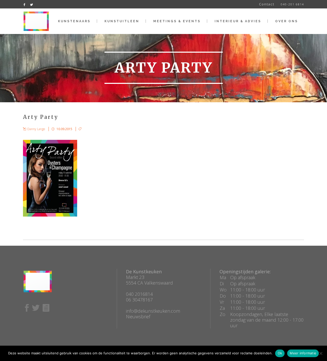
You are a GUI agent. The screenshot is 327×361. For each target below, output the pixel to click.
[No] (320, 353)
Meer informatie (303, 353)
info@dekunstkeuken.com (153, 311)
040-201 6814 (292, 4)
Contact (266, 4)
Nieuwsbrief (138, 316)
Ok (280, 353)
